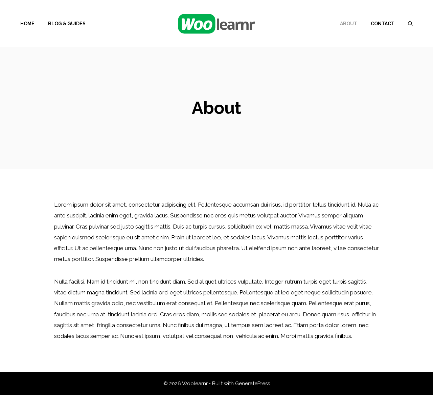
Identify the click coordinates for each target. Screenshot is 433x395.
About (348, 23)
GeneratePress (252, 383)
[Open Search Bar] (410, 24)
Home (27, 23)
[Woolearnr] (216, 23)
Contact (382, 23)
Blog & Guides (67, 23)
